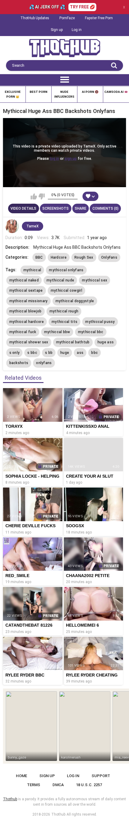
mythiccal (32, 270)
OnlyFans (109, 257)
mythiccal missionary (28, 301)
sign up (70, 159)
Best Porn (38, 91)
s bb (48, 353)
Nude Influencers (64, 94)
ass (80, 353)
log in (54, 159)
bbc (94, 353)
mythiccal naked (24, 280)
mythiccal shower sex (28, 342)
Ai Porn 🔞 (90, 91)
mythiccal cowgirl (66, 290)
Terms (33, 785)
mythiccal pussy (100, 322)
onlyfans (44, 363)
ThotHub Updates (34, 18)
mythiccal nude (60, 280)
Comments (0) (105, 208)
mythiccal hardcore (26, 322)
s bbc (32, 353)
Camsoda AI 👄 (116, 91)
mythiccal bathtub (73, 342)
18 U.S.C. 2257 (89, 785)
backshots (18, 363)
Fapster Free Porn (99, 18)
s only (14, 353)
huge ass (106, 342)
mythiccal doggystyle (75, 301)
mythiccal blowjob (25, 311)
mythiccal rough (64, 311)
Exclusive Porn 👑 (13, 94)
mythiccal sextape (26, 290)
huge (64, 353)
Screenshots (55, 208)
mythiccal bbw (57, 332)
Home (21, 776)
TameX (32, 226)
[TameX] (12, 226)
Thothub (58, 814)
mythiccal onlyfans (66, 270)
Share (80, 208)
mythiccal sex (94, 280)
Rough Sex (83, 257)
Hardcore (59, 257)
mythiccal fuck (22, 332)
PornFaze (67, 18)
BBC (39, 257)
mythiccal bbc (91, 332)
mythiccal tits (64, 322)
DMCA (58, 785)
